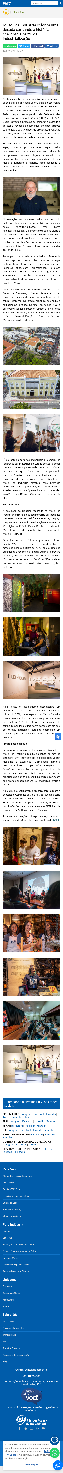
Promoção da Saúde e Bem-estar (18, 1244)
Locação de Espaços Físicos (16, 1196)
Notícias (18, 12)
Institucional (8, 1321)
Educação (7, 1238)
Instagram (26, 1114)
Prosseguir (31, 1464)
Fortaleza (7, 1286)
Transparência (9, 1335)
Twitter (7, 1117)
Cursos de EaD (10, 1203)
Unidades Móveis (11, 1258)
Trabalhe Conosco (11, 1348)
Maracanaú (8, 1299)
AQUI (56, 820)
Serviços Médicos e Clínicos (16, 1271)
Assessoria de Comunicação (16, 1355)
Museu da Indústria (12, 1216)
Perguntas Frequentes (13, 1328)
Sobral (6, 1306)
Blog (5, 1361)
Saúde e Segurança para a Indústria (19, 1251)
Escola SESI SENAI (12, 1189)
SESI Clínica (8, 1182)
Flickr (27, 1117)
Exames (6, 1231)
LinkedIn (51, 1114)
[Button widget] (58, 1465)
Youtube (17, 1117)
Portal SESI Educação (13, 1209)
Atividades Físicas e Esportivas (17, 1176)
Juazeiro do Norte (11, 1293)
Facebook (39, 1114)
